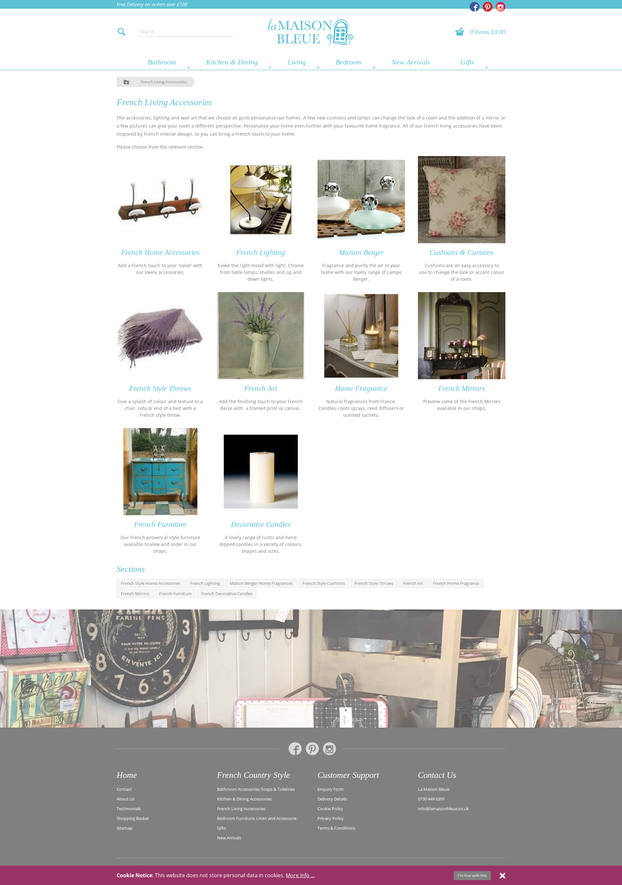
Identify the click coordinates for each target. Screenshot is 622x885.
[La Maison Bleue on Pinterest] (487, 7)
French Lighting (260, 252)
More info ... (300, 875)
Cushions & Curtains (462, 252)
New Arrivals (411, 62)
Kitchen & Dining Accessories (244, 799)
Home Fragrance (361, 388)
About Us (125, 799)
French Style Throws (160, 388)
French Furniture (160, 524)
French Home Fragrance (456, 583)
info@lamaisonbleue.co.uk (443, 808)
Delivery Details (332, 799)
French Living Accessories (164, 82)
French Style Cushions (323, 583)
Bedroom (349, 62)
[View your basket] (461, 32)
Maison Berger (361, 252)
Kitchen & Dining (232, 62)
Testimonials (129, 808)
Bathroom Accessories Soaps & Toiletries (256, 789)
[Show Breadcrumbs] (126, 82)
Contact (124, 789)
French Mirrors (461, 388)
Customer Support (348, 775)
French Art (260, 388)
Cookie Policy (330, 808)
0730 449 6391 (431, 799)
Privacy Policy (330, 818)
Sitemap (124, 828)
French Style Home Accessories (150, 583)
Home (127, 775)
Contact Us (437, 775)
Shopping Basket (133, 818)
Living (297, 62)
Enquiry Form (330, 789)
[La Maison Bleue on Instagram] (500, 7)
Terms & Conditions (336, 828)
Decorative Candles (261, 524)
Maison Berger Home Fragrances (261, 583)
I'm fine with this (472, 875)
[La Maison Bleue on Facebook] (474, 7)
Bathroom (162, 62)
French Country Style (253, 775)
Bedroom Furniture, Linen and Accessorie (256, 818)
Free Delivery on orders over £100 (152, 4)
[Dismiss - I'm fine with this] (502, 875)
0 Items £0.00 (487, 31)
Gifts (467, 62)
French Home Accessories (160, 252)
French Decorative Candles (226, 593)
